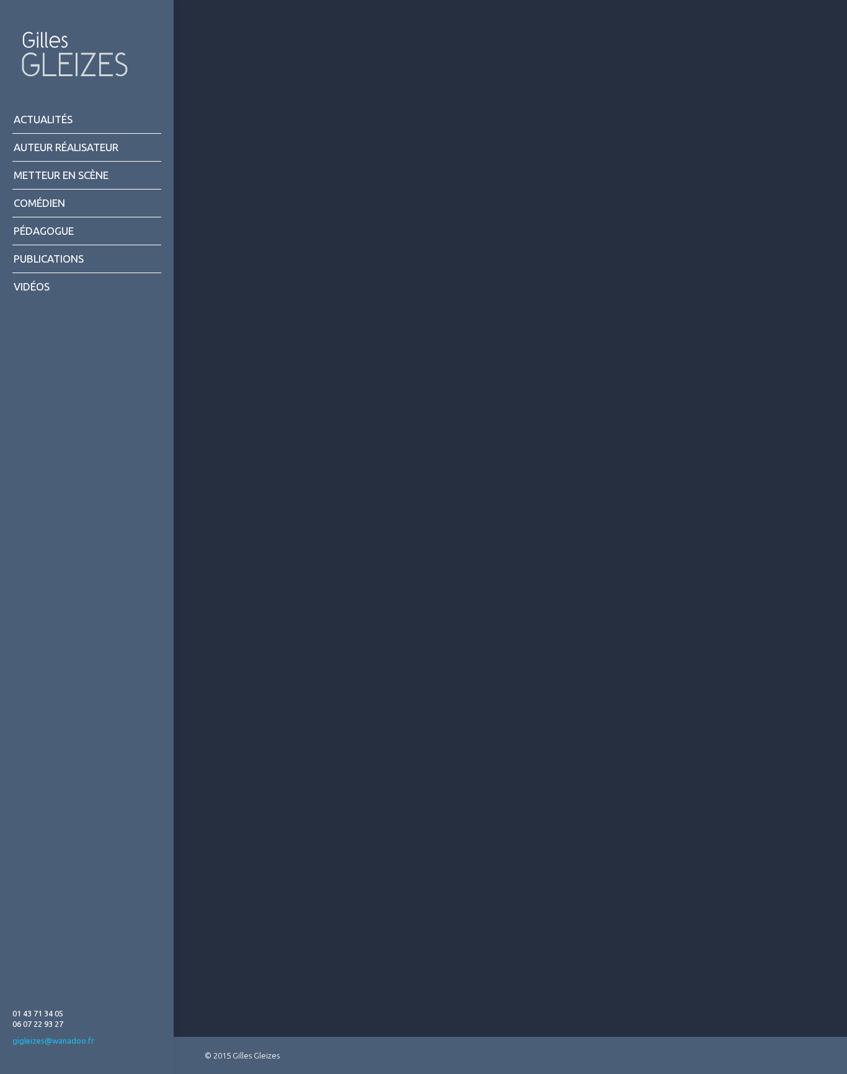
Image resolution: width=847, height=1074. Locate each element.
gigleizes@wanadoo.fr (53, 1040)
